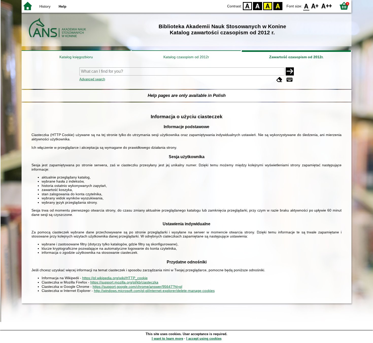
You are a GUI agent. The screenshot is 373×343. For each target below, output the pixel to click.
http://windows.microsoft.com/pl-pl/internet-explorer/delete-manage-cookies (154, 291)
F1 (315, 6)
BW (257, 6)
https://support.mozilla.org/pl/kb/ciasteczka (124, 282)
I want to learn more (167, 338)
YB (267, 6)
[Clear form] (279, 80)
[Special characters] (289, 80)
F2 (326, 6)
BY (278, 6)
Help (62, 6)
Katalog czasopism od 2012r (186, 57)
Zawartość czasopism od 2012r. (296, 57)
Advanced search (92, 79)
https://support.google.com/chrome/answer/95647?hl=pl (137, 287)
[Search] (290, 71)
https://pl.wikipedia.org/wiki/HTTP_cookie (115, 278)
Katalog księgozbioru (76, 57)
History (44, 6)
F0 (306, 6)
